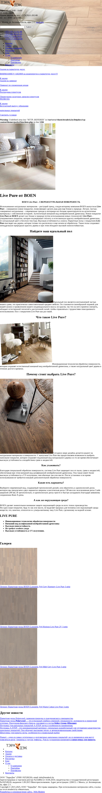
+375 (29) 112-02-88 (13, 32)
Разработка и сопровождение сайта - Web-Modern (22, 792)
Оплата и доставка (13, 48)
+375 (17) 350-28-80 (13, 39)
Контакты (9, 65)
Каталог (9, 43)
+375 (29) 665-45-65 (13, 34)
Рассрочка (9, 50)
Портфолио (16, 62)
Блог (7, 53)
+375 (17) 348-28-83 (13, 36)
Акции (8, 46)
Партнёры (15, 60)
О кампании (16, 58)
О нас (7, 55)
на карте (40, 22)
